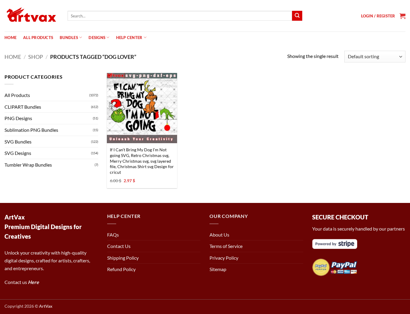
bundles (69, 37)
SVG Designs (18, 153)
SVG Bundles (18, 141)
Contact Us (119, 246)
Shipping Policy (123, 258)
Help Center (129, 37)
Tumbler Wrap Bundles (28, 165)
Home (11, 37)
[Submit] (297, 16)
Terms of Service (226, 246)
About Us (219, 234)
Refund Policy (121, 269)
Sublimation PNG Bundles (31, 130)
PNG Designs (18, 118)
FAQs (113, 234)
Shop (35, 56)
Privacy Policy (224, 258)
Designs (97, 37)
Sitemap (218, 269)
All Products (38, 37)
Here (33, 282)
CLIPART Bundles (23, 107)
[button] (378, 16)
